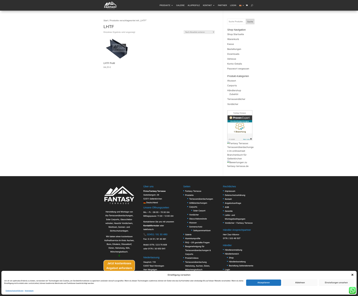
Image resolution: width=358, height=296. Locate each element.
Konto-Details (234, 63)
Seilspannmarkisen (202, 230)
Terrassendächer (236, 99)
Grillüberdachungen (198, 203)
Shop (231, 257)
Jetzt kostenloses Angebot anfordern (119, 266)
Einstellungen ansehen (336, 282)
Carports (232, 85)
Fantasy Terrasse (193, 191)
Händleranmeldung (233, 250)
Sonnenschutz (195, 226)
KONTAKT (207, 5)
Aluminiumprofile (192, 238)
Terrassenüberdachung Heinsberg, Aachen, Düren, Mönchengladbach (197, 266)
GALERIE (180, 5)
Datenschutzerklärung (14, 291)
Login (227, 269)
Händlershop (234, 90)
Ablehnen (300, 282)
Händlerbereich (232, 254)
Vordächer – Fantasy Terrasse (239, 223)
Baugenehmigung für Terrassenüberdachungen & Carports (198, 250)
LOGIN (233, 5)
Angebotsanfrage (233, 203)
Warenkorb (233, 39)
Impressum (29, 291)
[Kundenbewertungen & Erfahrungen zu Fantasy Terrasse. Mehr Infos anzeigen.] (239, 139)
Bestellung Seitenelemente (241, 265)
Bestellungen (234, 49)
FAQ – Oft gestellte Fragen (197, 242)
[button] (352, 274)
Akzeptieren (263, 282)
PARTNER (222, 5)
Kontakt (228, 199)
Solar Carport (199, 210)
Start (105, 20)
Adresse (231, 58)
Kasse (230, 44)
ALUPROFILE (194, 5)
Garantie (229, 211)
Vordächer (232, 104)
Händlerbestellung (237, 261)
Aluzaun (231, 80)
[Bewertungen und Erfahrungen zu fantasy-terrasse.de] (241, 166)
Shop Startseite (235, 34)
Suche (250, 21)
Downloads (233, 54)
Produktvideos (192, 258)
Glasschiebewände (198, 218)
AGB (227, 207)
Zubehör (233, 94)
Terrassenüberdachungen (201, 199)
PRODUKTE (165, 5)
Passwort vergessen (238, 68)
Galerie (188, 234)
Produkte (189, 195)
